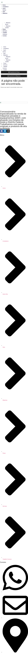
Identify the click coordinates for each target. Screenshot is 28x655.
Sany (4, 11)
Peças (4, 29)
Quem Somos (4, 51)
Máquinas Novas (7, 23)
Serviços (5, 31)
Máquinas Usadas (7, 26)
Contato (5, 35)
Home (4, 5)
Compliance (5, 6)
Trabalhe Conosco (5, 67)
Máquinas (5, 13)
